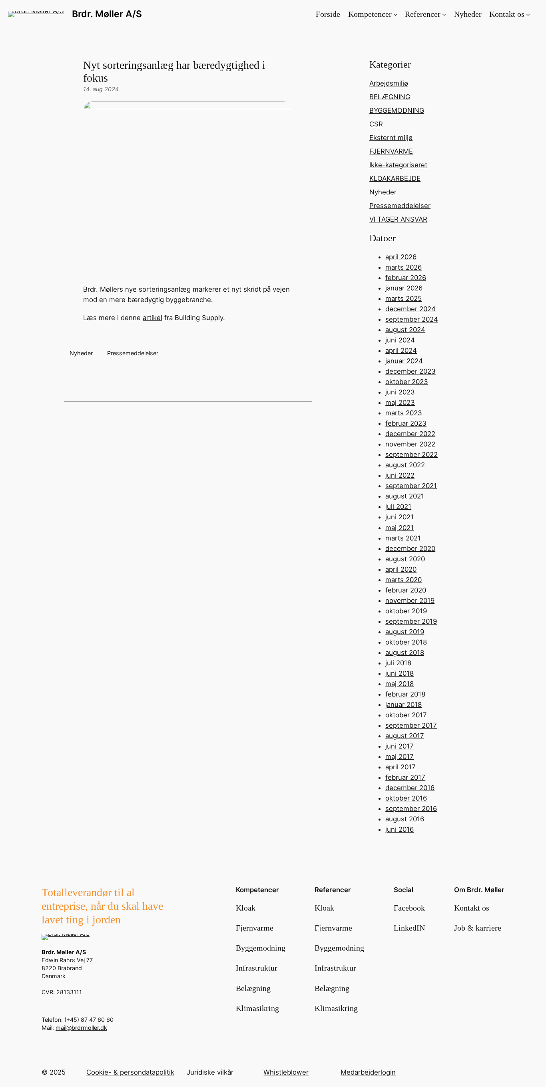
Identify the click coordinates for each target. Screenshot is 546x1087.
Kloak (245, 907)
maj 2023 (400, 402)
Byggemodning (260, 947)
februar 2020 (405, 590)
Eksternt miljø (390, 138)
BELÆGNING (389, 97)
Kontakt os (471, 907)
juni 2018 (399, 673)
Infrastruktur (256, 967)
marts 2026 (403, 267)
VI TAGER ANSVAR (398, 219)
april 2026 (400, 257)
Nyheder (81, 353)
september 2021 (411, 486)
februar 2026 (405, 278)
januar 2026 (403, 288)
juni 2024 (400, 340)
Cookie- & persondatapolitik (130, 1072)
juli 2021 (398, 506)
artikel (152, 318)
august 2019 (404, 632)
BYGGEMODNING (396, 110)
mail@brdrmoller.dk (81, 1027)
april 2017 (400, 767)
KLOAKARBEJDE (394, 178)
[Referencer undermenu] (444, 14)
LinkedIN (409, 927)
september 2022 (411, 454)
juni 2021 (399, 517)
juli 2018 (398, 663)
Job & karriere (477, 927)
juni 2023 (400, 392)
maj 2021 (399, 528)
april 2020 (400, 569)
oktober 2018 (406, 642)
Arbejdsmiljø (388, 83)
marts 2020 (403, 580)
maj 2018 (399, 684)
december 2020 (410, 549)
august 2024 (405, 330)
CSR (376, 124)
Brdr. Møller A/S (107, 14)
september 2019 (411, 621)
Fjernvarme (254, 927)
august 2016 (404, 819)
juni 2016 (399, 829)
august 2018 (404, 653)
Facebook (409, 907)
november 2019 (409, 601)
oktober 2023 (406, 382)
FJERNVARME (391, 151)
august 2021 (404, 496)
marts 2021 (403, 538)
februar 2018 (405, 694)
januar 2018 (403, 705)
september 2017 (411, 725)
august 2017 (404, 736)
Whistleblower (286, 1072)
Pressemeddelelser (132, 353)
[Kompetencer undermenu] (395, 14)
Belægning (253, 988)
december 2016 (409, 788)
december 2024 (410, 309)
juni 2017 (399, 746)
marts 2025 (403, 298)
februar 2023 (405, 423)
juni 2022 (399, 475)
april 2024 (401, 350)
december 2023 (410, 371)
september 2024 (411, 319)
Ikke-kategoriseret (398, 165)
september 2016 (411, 809)
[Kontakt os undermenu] (528, 14)
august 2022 (405, 465)
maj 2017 (399, 757)
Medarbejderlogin (368, 1072)
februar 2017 (405, 777)
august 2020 (405, 559)
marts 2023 (403, 413)
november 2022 (410, 444)
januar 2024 (404, 361)
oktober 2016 (406, 798)
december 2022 (410, 434)
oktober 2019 (406, 611)
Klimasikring (257, 1008)
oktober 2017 (406, 715)
